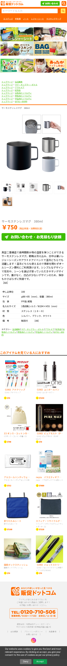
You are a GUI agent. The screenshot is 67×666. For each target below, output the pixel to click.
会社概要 (14, 631)
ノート (26, 18)
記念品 (18, 90)
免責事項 (52, 631)
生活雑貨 (18, 81)
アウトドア (19, 87)
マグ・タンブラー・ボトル (26, 84)
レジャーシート (37, 18)
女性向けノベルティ (23, 93)
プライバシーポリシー (33, 631)
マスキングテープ (53, 18)
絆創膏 (18, 18)
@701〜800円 (21, 101)
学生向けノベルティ (23, 98)
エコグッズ (8, 18)
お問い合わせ (31, 634)
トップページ (7, 81)
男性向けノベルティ (23, 95)
